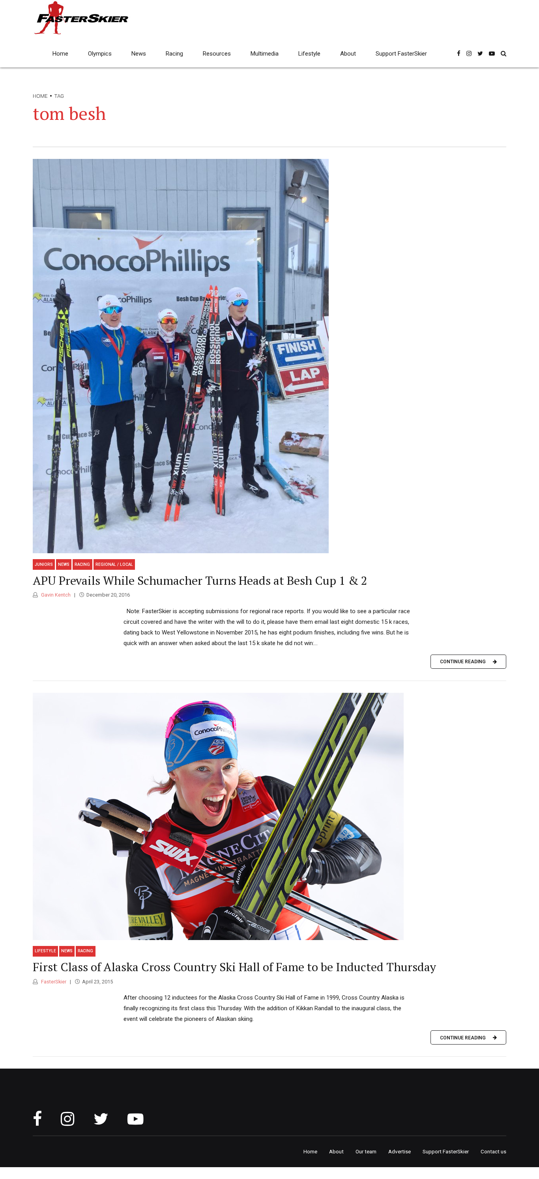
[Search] (503, 53)
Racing (174, 53)
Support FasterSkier (401, 53)
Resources (217, 53)
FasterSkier (53, 982)
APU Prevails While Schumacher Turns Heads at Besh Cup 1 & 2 (200, 580)
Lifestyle (309, 53)
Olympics (100, 53)
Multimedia (265, 53)
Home (60, 53)
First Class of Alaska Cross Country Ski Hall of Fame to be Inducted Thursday (234, 967)
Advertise (399, 1151)
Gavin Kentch (55, 595)
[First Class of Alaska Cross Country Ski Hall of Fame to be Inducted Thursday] (269, 816)
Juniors (44, 564)
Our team (366, 1151)
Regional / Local (114, 564)
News (138, 53)
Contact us (493, 1151)
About (348, 53)
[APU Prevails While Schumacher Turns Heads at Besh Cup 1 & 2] (269, 356)
